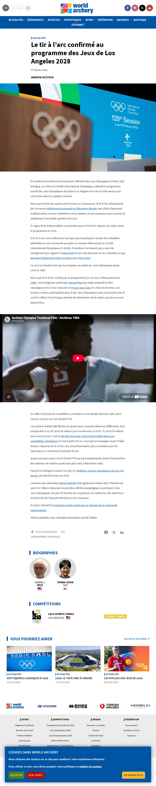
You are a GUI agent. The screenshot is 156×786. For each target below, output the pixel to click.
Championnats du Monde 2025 (60, 725)
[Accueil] (76, 8)
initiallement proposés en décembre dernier (71, 208)
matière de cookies (90, 766)
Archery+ (123, 20)
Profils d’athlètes (24, 735)
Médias (96, 719)
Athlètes (54, 20)
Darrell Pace (76, 282)
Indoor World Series (60, 740)
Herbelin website (140, 706)
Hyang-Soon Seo (81, 287)
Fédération (105, 20)
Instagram (135, 8)
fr (5, 8)
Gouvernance (131, 725)
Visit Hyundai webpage (46, 706)
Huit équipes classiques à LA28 (27, 678)
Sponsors (131, 735)
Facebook (127, 8)
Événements (35, 20)
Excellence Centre (131, 730)
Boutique (140, 20)
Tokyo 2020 (67, 253)
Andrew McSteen (42, 77)
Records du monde (24, 730)
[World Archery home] (16, 706)
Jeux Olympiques (46, 532)
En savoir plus (133, 775)
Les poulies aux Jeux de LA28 (123, 678)
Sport (89, 20)
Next (153, 667)
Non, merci (36, 775)
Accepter (16, 775)
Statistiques (72, 20)
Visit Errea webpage (78, 706)
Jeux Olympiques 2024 (60, 730)
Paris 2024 (84, 258)
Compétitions (61, 719)
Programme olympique (45, 536)
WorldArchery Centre (28, 8)
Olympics (13, 8)
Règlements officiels (24, 725)
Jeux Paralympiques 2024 (60, 735)
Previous (2, 667)
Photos (96, 730)
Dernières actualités (135, 638)
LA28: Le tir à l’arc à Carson (73, 678)
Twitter (142, 8)
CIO (63, 532)
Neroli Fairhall (68, 483)
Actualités (16, 20)
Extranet (78, 24)
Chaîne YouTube (96, 735)
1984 (33, 282)
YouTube (149, 8)
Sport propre (24, 740)
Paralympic (20, 8)
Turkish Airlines (109, 706)
